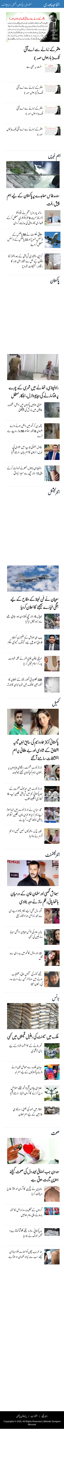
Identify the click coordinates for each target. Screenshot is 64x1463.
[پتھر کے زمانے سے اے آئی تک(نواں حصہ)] (53, 131)
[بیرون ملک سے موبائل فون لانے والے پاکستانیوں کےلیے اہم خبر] (52, 1073)
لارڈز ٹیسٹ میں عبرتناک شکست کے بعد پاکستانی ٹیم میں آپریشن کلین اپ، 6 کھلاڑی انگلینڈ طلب (24, 793)
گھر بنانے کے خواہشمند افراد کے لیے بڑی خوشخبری (25, 1048)
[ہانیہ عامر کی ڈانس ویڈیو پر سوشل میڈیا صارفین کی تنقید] (52, 938)
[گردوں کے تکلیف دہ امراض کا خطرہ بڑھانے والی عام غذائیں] (52, 1212)
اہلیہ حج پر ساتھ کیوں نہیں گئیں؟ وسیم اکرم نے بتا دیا (25, 833)
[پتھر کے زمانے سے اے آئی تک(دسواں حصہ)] (53, 111)
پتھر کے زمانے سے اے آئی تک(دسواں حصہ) (29, 110)
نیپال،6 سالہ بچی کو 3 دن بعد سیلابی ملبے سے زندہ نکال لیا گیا (24, 618)
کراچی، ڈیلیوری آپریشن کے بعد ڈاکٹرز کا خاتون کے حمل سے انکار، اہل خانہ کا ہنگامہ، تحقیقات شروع (25, 261)
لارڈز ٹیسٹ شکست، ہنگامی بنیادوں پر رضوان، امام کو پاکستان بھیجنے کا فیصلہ (25, 770)
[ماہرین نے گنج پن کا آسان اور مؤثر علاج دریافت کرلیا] (52, 1195)
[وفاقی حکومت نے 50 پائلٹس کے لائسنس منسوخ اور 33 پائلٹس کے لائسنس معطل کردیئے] (53, 240)
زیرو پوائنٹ (5, 4)
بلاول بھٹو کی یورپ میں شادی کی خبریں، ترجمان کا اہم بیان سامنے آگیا (26, 449)
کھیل (14, 4)
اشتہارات (34, 1416)
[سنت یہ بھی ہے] (53, 69)
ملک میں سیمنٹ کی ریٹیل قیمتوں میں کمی (33, 1036)
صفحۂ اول (28, 4)
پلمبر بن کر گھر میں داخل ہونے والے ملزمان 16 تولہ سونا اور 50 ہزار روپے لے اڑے (24, 430)
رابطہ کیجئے (44, 1416)
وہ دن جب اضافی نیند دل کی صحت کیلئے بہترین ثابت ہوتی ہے (34, 1175)
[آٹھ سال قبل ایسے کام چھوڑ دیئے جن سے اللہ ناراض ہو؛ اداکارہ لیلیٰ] (52, 916)
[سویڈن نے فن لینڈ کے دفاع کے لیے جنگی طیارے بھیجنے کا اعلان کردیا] (33, 579)
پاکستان (20, 4)
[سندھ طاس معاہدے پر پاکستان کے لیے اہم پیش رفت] (33, 175)
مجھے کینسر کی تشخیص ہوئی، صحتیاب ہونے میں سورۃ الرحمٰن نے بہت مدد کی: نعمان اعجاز (26, 979)
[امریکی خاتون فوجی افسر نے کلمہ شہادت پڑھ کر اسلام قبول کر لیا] (52, 664)
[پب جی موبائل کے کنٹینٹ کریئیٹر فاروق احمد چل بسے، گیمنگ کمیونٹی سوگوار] (52, 643)
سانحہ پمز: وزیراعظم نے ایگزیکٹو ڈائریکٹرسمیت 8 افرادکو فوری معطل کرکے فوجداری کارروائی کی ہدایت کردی (25, 217)
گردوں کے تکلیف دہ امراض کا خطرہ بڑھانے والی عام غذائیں (26, 1212)
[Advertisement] (32, 318)
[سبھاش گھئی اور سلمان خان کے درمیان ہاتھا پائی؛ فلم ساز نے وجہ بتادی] (33, 874)
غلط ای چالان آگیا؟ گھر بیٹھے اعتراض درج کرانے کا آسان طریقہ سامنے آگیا (26, 1090)
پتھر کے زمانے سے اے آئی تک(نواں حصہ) (24, 131)
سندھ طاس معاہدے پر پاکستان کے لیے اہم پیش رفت (33, 199)
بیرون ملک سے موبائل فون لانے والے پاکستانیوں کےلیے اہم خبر (26, 1069)
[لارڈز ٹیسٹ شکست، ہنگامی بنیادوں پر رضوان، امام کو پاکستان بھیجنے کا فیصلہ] (52, 773)
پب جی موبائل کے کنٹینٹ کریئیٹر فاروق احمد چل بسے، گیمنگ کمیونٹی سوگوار (24, 639)
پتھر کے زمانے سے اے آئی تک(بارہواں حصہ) (42, 53)
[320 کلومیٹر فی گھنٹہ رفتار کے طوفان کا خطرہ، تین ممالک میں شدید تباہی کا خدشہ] (52, 685)
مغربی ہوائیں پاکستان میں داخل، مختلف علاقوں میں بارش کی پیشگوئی (24, 407)
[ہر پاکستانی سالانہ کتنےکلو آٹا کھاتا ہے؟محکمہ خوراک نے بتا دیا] (52, 1233)
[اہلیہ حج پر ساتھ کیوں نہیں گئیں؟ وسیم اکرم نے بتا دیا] (52, 837)
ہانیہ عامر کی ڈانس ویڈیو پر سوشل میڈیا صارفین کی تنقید (26, 934)
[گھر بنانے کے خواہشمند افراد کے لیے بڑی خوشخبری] (52, 1052)
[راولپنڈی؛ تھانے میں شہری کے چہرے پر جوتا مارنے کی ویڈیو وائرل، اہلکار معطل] (33, 368)
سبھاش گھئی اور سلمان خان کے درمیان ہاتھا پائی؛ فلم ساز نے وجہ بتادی (34, 897)
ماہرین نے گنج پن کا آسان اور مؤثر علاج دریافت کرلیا (24, 1191)
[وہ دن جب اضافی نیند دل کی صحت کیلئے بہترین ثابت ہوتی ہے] (33, 1152)
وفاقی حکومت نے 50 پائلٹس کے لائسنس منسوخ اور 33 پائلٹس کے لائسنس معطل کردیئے (25, 239)
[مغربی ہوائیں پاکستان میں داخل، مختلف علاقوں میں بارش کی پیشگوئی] (52, 411)
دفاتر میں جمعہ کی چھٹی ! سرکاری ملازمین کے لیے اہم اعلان (27, 1111)
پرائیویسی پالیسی (21, 1416)
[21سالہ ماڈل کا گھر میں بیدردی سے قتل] (52, 959)
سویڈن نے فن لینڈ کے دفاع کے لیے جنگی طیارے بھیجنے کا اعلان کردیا (34, 603)
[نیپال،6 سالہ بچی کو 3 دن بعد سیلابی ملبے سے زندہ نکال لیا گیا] (52, 622)
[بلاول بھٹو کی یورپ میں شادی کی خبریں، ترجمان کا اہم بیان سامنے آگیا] (52, 453)
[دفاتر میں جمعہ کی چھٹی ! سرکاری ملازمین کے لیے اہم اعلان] (52, 1111)
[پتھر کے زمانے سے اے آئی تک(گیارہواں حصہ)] (53, 90)
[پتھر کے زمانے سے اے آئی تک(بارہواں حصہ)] (33, 28)
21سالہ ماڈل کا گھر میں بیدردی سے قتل (26, 955)
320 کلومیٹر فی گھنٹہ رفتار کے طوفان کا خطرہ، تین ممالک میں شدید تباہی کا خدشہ (24, 682)
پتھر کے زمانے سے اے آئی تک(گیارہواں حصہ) (29, 90)
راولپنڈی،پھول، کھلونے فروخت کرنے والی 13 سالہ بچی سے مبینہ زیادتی (24, 470)
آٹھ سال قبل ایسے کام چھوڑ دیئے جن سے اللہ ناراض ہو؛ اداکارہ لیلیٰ (25, 913)
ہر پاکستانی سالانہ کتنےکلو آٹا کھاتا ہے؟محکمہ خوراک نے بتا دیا (25, 1233)
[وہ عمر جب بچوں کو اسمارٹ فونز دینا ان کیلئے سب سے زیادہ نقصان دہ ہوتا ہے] (52, 1257)
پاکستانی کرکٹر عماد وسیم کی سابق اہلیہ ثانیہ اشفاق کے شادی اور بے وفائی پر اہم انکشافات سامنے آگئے (35, 750)
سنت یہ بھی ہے (34, 66)
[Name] (59, 4)
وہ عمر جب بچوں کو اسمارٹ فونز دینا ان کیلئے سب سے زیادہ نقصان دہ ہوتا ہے (25, 1254)
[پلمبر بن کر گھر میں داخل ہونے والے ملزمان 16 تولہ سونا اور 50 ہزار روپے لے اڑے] (52, 432)
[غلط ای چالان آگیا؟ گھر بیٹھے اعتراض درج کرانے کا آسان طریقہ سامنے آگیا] (52, 1094)
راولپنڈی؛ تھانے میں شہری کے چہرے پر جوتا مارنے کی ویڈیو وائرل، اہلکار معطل (34, 391)
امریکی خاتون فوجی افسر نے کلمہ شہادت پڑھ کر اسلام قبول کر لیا (25, 661)
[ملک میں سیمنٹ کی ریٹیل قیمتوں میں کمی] (33, 1017)
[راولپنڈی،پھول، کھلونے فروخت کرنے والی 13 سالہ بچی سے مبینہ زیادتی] (52, 474)
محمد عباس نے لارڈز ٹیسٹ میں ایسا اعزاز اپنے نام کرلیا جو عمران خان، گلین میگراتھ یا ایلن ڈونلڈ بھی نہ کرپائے (24, 814)
